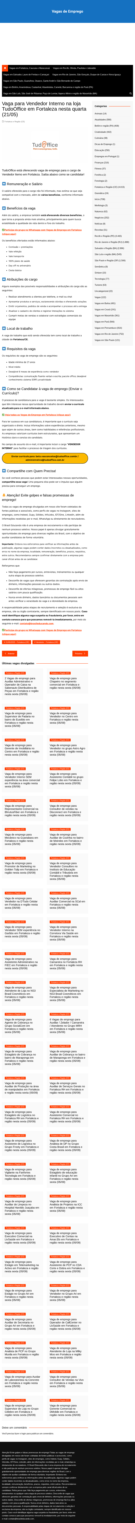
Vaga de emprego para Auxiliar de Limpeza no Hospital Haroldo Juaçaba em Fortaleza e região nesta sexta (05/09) (22, 1207)
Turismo (98, 285)
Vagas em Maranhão (104, 315)
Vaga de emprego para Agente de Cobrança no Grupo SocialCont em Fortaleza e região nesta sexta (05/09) (19, 1026)
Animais (98, 113)
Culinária (99, 138)
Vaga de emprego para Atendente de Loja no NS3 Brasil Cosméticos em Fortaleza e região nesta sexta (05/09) (20, 994)
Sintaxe (98, 273)
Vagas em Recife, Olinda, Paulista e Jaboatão (74, 68)
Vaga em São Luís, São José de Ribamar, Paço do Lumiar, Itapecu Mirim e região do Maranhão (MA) (50, 93)
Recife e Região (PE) (105, 236)
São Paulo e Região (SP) (106, 260)
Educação (99, 150)
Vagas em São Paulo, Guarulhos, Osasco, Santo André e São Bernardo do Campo (41, 81)
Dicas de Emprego (103, 144)
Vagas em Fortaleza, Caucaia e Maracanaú (29, 68)
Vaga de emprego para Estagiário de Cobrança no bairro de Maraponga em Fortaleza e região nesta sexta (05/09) (20, 1057)
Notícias (98, 224)
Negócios (99, 218)
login (23, 1433)
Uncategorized (101, 291)
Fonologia (99, 181)
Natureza (99, 211)
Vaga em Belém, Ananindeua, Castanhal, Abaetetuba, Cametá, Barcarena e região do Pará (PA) (48, 87)
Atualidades (100, 120)
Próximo (78, 653)
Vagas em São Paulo (104, 340)
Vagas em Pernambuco (106, 328)
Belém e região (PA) (104, 126)
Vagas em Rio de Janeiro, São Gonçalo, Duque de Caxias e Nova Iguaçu (86, 74)
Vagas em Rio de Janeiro (106, 334)
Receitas (99, 230)
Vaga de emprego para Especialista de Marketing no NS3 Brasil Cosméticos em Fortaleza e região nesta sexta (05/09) (66, 994)
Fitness (98, 169)
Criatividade (100, 132)
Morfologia (100, 205)
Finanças (99, 162)
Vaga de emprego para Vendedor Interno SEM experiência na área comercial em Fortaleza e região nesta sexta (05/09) (22, 780)
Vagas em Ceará (102, 309)
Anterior (11, 653)
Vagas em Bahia (102, 303)
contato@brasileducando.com (37, 623)
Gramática (99, 193)
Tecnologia (100, 279)
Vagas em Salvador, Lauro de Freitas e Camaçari (26, 74)
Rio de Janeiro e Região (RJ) (108, 242)
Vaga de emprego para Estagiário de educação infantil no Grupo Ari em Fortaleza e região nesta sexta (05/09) (64, 1175)
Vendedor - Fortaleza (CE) (47, 642)
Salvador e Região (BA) (106, 248)
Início (97, 199)
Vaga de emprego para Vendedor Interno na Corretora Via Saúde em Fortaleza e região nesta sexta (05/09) (64, 933)
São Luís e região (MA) (105, 254)
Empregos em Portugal (105, 156)
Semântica (100, 267)
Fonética (99, 175)
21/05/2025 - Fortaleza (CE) (17, 642)
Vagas (98, 297)
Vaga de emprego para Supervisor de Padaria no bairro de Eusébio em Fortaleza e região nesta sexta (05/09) (19, 719)
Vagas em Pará (102, 322)
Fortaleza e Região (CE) (14, 121)
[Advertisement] (67, 45)
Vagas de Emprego (67, 11)
